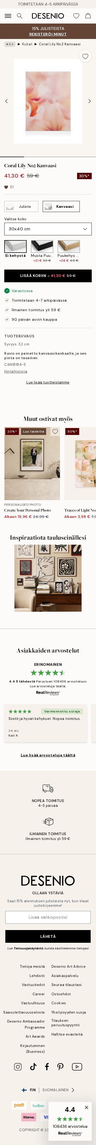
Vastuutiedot (33, 985)
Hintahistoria (15, 371)
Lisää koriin (48, 275)
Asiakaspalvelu (64, 976)
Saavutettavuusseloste (24, 1012)
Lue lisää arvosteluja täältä (48, 755)
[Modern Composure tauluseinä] (48, 578)
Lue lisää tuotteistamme (48, 382)
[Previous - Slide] (6, 101)
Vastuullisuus (33, 1003)
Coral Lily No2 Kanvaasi (60, 44)
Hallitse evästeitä (67, 1034)
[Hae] (20, 16)
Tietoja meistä (32, 966)
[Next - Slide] (89, 101)
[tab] (12, 155)
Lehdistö (37, 976)
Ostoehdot (61, 994)
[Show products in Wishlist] (76, 16)
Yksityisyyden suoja (68, 1012)
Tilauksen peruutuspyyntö (65, 1022)
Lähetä (48, 936)
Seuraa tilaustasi (66, 985)
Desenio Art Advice (68, 966)
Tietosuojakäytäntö (28, 948)
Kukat (27, 44)
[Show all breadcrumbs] (9, 44)
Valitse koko (15, 219)
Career (39, 994)
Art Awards (35, 1036)
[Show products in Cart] (88, 16)
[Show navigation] (8, 16)
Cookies (58, 1003)
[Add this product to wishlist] (85, 56)
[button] (70, 1121)
